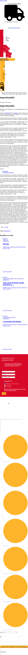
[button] (4, 69)
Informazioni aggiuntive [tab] (8, 172)
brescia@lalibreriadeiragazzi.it (7, 413)
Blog (4, 32)
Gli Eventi (7, 40)
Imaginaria (25, 647)
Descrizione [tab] (5, 171)
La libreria (4, 34)
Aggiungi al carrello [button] (7, 271)
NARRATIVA (8, 113)
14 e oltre (6, 227)
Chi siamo (4, 31)
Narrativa (16, 113)
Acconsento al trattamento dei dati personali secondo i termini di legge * (14, 390)
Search (2, 88)
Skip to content (3, 0)
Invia (4, 393)
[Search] (16, 632)
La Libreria (7, 37)
